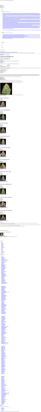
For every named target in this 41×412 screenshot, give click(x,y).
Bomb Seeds (23, 14)
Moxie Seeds (2, 350)
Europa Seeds (16, 35)
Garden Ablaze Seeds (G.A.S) (21, 18)
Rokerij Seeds (33, 24)
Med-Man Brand (9, 22)
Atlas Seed (15, 13)
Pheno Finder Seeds (3, 360)
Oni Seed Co (2, 357)
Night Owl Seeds (13, 23)
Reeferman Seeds (16, 24)
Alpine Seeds (2, 260)
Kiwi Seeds (31, 21)
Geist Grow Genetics (29, 18)
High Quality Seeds (3, 324)
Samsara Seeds (20, 37)
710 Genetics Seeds (3, 257)
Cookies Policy (2, 408)
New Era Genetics (5, 23)
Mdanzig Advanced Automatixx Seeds (5, 342)
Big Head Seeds (31, 13)
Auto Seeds (17, 13)
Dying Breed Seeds (11, 17)
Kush (1, 249)
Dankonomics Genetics (12, 16)
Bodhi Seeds (20, 14)
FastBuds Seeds (18, 35)
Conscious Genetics (17, 15)
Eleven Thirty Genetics (23, 17)
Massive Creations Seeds (25, 36)
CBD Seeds (2, 277)
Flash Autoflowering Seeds (4, 305)
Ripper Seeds (30, 24)
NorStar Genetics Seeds (24, 23)
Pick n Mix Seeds (3, 251)
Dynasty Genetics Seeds (16, 17)
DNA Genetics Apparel (38, 16)
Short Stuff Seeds (21, 25)
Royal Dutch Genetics (3, 369)
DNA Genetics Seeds (3, 291)
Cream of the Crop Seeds (24, 15)
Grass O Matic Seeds (3, 313)
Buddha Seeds (37, 14)
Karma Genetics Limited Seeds (10, 21)
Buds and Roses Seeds (3, 273)
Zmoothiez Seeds (11, 28)
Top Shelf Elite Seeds (31, 27)
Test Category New (24, 26)
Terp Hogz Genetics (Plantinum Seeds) (18, 26)
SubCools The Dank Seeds (4, 385)
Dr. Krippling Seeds (3, 294)
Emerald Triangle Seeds (33, 17)
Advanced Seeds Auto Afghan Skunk (3, 194)
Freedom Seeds (9, 18)
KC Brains (27, 21)
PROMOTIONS (3, 42)
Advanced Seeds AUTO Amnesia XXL (4, 207)
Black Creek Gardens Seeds (36, 13)
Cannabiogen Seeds (3, 275)
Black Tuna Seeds (14, 14)
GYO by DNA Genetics (3, 321)
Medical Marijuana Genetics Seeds (15, 22)
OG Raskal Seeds (34, 23)
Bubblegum (2, 245)
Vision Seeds (7, 38)
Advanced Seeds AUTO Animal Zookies (4, 220)
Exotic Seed (2, 302)
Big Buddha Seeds (28, 13)
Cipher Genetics (5, 15)
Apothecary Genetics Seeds (5, 13)
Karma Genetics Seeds (15, 21)
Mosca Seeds (2, 349)
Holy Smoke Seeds (3, 325)
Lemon (2, 250)
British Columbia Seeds (26, 14)
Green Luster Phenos (23, 19)
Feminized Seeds (3, 247)
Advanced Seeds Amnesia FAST (3, 144)
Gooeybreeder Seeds (39, 18)
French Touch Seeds (12, 18)
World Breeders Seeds (3, 401)
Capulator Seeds (3, 276)
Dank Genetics (4, 16)
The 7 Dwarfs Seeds (34, 26)
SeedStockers (13, 25)
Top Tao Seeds (35, 27)
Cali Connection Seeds (3, 274)
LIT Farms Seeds (17, 36)
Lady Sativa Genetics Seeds (4, 337)
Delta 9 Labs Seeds (25, 16)
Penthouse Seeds (3, 359)
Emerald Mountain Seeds (28, 17)
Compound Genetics (14, 15)
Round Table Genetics (37, 24)
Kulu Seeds (33, 21)
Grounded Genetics (30, 19)
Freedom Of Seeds (5, 18)
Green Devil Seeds (11, 19)
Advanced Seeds (1, 54)
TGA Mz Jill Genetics (28, 26)
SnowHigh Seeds (37, 25)
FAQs (2, 409)
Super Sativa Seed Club (3, 386)
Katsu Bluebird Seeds (23, 21)
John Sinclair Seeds (3, 329)
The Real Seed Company (27, 27)
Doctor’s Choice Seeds (3, 292)
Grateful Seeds (4, 19)
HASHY (2, 322)
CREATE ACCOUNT (11, 0)
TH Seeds (31, 26)
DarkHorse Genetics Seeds (17, 16)
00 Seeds (2, 256)
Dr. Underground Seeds (5, 35)
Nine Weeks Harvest (17, 23)
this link (18, 411)
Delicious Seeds (21, 16)
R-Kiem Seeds (9, 24)
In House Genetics (3, 328)
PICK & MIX (2, 32)
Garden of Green (25, 18)
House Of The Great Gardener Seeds (4, 326)
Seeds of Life (10, 25)
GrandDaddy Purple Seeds (4, 312)
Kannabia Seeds (5, 21)
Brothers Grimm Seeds (31, 14)
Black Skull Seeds (10, 14)
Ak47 (2, 243)
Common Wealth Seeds (9, 15)
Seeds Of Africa (4, 25)
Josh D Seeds (2, 330)
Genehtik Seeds (32, 18)
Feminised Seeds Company (4, 304)
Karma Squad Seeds (19, 21)
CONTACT (2, 47)
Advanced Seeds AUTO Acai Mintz (3, 181)
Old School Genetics (38, 23)
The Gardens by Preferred (10, 27)
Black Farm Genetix (3, 267)
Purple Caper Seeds (3, 363)
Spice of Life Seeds (3, 383)
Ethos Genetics (37, 17)
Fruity (2, 248)
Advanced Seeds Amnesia (2, 133)
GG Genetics (35, 18)
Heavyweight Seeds (3, 323)
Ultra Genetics (2, 398)
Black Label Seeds (7, 14)
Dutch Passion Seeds (8, 17)
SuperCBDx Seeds (3, 387)
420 (1, 242)
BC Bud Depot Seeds (25, 13)
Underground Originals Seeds (4, 399)
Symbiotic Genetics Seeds (5, 26)
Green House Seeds (15, 19)
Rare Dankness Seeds (13, 24)
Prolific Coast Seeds (3, 362)
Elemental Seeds (19, 17)
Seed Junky (2, 372)
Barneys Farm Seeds (20, 13)
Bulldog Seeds (35, 34)
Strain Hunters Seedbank (32, 37)
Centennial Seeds (3, 278)
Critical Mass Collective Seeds (30, 15)
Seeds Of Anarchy (7, 25)
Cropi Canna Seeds (3, 283)
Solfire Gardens (2, 382)
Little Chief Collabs (21, 36)
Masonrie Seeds (2, 341)
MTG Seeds (2, 351)
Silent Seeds (28, 25)
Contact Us (2, 407)
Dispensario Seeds (31, 16)
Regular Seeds (2, 252)
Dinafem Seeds (28, 16)
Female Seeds (21, 35)
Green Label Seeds (19, 19)
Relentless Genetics (20, 24)
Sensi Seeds (16, 25)
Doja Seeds (2, 293)
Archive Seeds (12, 13)
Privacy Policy (2, 410)
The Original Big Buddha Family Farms (17, 27)
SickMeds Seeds (24, 25)
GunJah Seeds (36, 19)
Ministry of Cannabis (33, 36)
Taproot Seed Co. (9, 26)
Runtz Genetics (2, 370)
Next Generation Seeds (9, 23)
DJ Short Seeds (34, 16)
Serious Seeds (18, 25)
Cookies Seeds (21, 15)
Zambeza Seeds (5, 28)
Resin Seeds (28, 24)
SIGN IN (7, 0)
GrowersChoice (33, 19)
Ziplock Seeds (8, 28)
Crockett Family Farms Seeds (36, 15)
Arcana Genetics (9, 13)
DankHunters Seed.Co (8, 16)
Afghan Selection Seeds (5, 34)
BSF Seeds (34, 14)
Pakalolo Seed (2, 358)
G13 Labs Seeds (16, 18)
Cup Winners (2, 246)
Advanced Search (2, 51)
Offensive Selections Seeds (29, 23)
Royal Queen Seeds (13, 37)
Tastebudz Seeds (12, 26)
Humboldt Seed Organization (5, 36)
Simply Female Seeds (31, 25)
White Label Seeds (11, 38)
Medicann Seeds (3, 346)
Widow (2, 253)
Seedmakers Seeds (3, 373)
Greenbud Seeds (26, 19)
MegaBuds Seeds (29, 36)
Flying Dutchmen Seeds (25, 35)
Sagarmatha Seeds (17, 37)
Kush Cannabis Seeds (37, 21)
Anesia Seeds (2, 261)
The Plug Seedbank (22, 27)
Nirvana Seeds (20, 23)
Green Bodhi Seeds (7, 19)
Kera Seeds (29, 21)
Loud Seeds (2, 339)
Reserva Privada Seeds (24, 24)
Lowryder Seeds (3, 340)
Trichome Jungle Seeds (3, 396)
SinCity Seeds (34, 25)
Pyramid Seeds (6, 24)
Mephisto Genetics (3, 347)
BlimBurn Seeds (17, 14)
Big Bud (2, 244)
